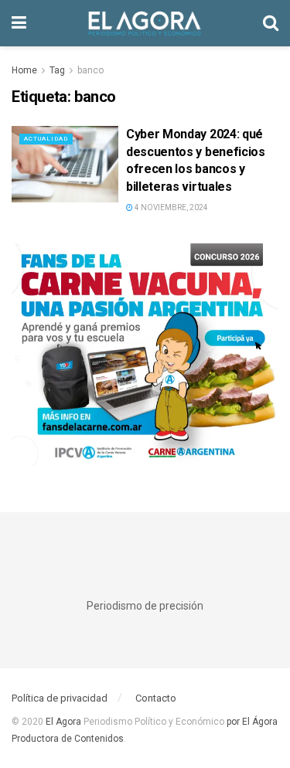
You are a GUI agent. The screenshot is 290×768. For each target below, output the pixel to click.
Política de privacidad (59, 698)
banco (90, 70)
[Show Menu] (19, 23)
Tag (57, 70)
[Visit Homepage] (144, 23)
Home (24, 70)
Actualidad (46, 138)
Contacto (155, 698)
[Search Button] (270, 23)
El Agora (65, 721)
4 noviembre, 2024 (170, 207)
